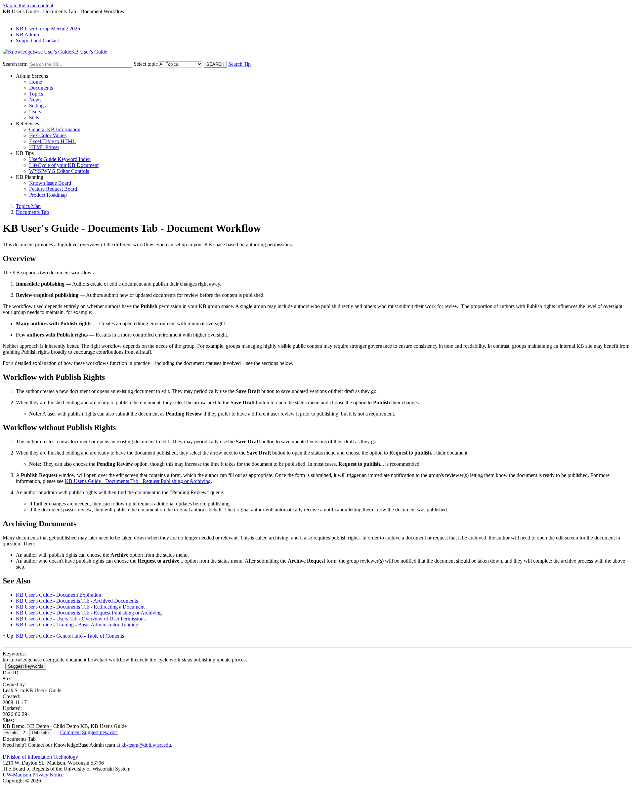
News (35, 99)
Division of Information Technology (40, 757)
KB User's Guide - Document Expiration (58, 595)
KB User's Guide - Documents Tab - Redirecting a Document (80, 607)
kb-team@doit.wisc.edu (146, 745)
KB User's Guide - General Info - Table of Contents (70, 636)
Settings (37, 105)
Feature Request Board (53, 189)
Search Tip (239, 64)
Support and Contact (37, 40)
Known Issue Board (50, 183)
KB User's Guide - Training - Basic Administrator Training (77, 624)
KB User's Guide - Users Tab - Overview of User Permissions (81, 618)
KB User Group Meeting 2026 (48, 28)
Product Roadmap (48, 195)
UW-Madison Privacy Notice (33, 774)
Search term (15, 64)
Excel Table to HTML (52, 141)
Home (35, 82)
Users (35, 111)
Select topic (146, 64)
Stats (34, 117)
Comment (70, 732)
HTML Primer (44, 147)
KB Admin (27, 34)
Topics (36, 94)
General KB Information (54, 129)
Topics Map (28, 206)
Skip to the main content (28, 5)
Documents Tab (32, 212)
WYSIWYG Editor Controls (59, 171)
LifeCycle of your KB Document (64, 165)
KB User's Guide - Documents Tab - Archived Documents (77, 601)
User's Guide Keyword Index (60, 159)
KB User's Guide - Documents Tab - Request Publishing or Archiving (138, 481)
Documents (41, 88)
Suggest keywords (25, 666)
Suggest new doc (100, 732)
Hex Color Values (47, 135)
